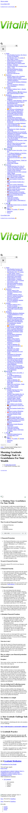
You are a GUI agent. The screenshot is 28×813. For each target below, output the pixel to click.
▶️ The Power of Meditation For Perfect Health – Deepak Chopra (15, 110)
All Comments (7, 779)
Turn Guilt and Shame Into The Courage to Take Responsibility (17, 138)
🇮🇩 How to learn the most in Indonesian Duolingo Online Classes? (17, 186)
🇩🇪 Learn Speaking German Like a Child (15, 179)
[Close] (3, 49)
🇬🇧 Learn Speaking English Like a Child (15, 182)
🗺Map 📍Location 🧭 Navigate (15, 209)
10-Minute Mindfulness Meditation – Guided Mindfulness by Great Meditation (16, 98)
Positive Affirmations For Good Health (16, 132)
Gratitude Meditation (12, 761)
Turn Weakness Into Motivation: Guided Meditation (17, 141)
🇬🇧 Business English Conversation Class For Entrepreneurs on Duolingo (16, 192)
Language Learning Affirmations (15, 184)
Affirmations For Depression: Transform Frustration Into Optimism (17, 134)
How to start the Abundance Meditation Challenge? (17, 82)
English (5, 806)
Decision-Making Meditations (14, 117)
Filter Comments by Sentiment (8, 776)
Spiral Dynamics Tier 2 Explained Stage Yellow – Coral (17, 67)
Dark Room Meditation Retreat (14, 69)
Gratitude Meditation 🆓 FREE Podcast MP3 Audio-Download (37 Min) (17, 92)
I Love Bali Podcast (4, 470)
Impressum (10, 211)
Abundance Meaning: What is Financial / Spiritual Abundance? (17, 79)
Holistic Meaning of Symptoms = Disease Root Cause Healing (15, 61)
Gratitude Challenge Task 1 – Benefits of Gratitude (16, 89)
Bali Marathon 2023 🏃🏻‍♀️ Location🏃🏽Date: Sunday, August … (16, 58)
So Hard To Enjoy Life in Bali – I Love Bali (17, 151)
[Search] (2, 44)
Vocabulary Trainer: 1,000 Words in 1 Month (16, 201)
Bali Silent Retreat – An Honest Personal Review (15, 71)
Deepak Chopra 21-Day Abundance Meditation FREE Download (16, 77)
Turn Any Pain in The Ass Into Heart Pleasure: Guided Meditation (16, 143)
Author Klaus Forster (10, 464)
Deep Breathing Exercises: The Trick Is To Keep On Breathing (17, 55)
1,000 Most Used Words (13, 199)
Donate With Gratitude (12, 163)
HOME (2, 447)
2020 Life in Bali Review (13, 73)
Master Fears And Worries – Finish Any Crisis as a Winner (17, 161)
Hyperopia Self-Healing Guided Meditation (15, 115)
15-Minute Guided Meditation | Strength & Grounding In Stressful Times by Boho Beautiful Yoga (17, 102)
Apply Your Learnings (12, 197)
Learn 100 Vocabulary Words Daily (16, 176)
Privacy (9, 212)
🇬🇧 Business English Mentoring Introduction (15, 195)
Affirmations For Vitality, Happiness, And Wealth (16, 129)
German (6, 808)
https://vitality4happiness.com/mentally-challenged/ (14, 726)
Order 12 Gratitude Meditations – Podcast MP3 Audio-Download (15, 112)
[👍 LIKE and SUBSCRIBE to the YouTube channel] (2, 496)
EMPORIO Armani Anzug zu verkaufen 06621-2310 (17, 205)
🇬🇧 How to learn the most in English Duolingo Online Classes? (16, 189)
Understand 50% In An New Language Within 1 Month (16, 172)
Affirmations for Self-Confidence (15, 136)
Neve (2, 798)
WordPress (13, 798)
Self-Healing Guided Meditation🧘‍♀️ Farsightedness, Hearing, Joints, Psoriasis (15, 106)
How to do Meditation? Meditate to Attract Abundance (15, 85)
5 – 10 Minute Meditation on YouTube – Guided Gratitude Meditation (17, 153)
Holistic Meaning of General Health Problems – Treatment (16, 64)
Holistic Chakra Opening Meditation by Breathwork (17, 121)
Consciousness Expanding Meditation (16, 123)
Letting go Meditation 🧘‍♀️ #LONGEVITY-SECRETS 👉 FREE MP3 (16, 126)
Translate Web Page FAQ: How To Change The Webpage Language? (15, 166)
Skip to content (4, 1)
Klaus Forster (4, 768)
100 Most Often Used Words (14, 174)
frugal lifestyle (11, 584)
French (5, 809)
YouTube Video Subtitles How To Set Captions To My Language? (16, 169)
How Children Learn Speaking (14, 177)
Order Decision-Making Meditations (16, 119)
